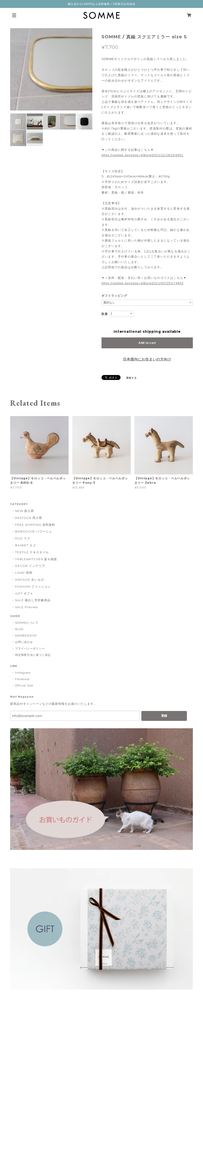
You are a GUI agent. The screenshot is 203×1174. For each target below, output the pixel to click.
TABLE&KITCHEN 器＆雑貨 (36, 559)
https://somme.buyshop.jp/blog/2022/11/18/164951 (142, 155)
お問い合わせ (24, 642)
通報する (131, 377)
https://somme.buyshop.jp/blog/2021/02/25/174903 (142, 283)
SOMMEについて (27, 622)
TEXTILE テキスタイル (32, 552)
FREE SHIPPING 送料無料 (35, 525)
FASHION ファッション (33, 586)
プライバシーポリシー (30, 648)
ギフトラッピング (114, 295)
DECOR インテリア (30, 566)
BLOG (19, 629)
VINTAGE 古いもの (29, 579)
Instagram (23, 672)
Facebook (22, 679)
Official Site (24, 685)
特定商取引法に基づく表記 (33, 655)
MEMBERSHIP (26, 635)
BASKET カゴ (25, 545)
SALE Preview (26, 607)
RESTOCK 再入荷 (28, 518)
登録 (164, 715)
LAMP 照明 (23, 573)
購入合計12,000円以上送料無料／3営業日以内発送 (101, 3)
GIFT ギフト (24, 593)
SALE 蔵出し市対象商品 (32, 600)
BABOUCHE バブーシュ (33, 531)
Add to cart (147, 343)
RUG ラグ (22, 538)
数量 (105, 314)
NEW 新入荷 (24, 511)
